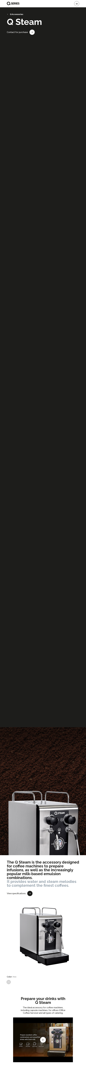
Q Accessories (16, 14)
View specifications (16, 893)
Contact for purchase (17, 32)
